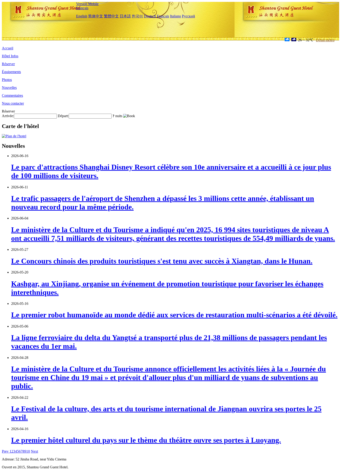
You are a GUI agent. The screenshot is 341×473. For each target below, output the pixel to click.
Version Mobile (87, 4)
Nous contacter (13, 103)
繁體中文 (111, 16)
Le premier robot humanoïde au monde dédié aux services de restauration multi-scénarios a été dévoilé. (174, 315)
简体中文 (95, 16)
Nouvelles (9, 88)
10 (28, 451)
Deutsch (150, 16)
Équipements (11, 72)
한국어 (137, 16)
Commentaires (12, 95)
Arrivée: (8, 116)
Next (34, 451)
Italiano (175, 16)
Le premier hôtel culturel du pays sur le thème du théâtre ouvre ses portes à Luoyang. (146, 440)
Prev (6, 451)
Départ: (63, 116)
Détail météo (325, 40)
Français (82, 8)
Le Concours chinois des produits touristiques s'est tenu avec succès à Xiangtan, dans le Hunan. (161, 261)
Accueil (7, 48)
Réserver (8, 64)
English (81, 16)
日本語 (125, 16)
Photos (7, 80)
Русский (188, 16)
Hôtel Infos (10, 56)
